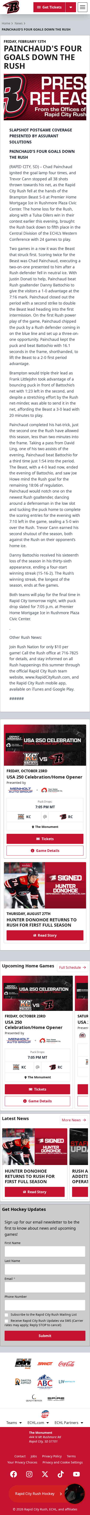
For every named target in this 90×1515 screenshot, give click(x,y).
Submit (45, 1335)
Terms (71, 1456)
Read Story (47, 935)
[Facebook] (13, 1474)
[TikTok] (61, 1474)
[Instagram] (29, 1474)
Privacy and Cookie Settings (63, 1462)
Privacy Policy (52, 1456)
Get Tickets (52, 7)
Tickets (48, 838)
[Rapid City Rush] (11, 7)
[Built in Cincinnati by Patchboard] (45, 1495)
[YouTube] (76, 1474)
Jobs (34, 1456)
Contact (20, 1456)
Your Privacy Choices (22, 1462)
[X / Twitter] (45, 1474)
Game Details (47, 850)
